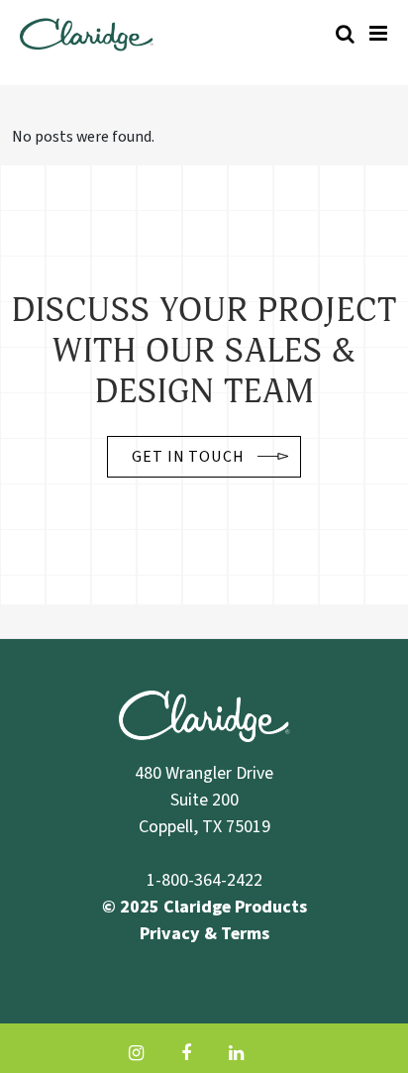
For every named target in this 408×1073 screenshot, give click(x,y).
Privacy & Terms (204, 933)
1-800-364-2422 (204, 880)
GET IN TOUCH (189, 457)
